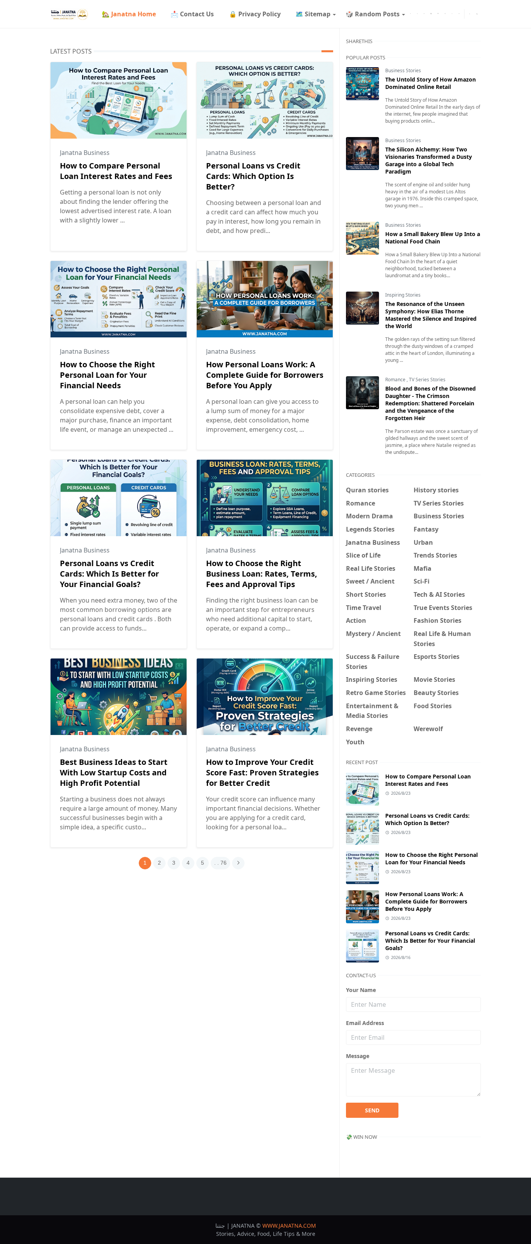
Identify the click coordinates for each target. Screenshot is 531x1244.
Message (357, 1056)
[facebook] (410, 14)
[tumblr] (431, 14)
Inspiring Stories (403, 295)
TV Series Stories (427, 379)
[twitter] (417, 14)
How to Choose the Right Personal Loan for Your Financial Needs (107, 375)
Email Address (365, 1023)
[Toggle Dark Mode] (469, 13)
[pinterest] (438, 14)
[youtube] (459, 14)
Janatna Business (85, 152)
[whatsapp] (452, 14)
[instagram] (445, 14)
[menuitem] (128, 14)
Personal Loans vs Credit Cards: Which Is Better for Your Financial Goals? (109, 573)
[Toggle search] (477, 14)
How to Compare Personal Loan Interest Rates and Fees (116, 170)
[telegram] (424, 14)
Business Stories (403, 70)
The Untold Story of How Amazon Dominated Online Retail (430, 83)
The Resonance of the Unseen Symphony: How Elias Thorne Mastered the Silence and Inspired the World (431, 315)
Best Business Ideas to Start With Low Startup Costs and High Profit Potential (114, 772)
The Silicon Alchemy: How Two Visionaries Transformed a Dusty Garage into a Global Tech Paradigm (428, 160)
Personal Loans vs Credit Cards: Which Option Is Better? (253, 176)
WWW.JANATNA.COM (289, 1225)
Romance (396, 379)
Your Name (361, 990)
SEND (372, 1110)
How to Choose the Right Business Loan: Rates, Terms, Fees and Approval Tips (261, 573)
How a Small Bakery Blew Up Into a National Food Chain (432, 237)
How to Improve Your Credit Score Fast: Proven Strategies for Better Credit (262, 772)
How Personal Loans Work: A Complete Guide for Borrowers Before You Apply (264, 375)
